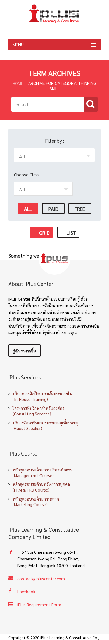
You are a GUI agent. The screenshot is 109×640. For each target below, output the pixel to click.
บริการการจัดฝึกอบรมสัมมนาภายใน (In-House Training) (42, 396)
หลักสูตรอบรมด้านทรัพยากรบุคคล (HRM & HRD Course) (41, 487)
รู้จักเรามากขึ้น (24, 350)
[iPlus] (54, 14)
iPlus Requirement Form (39, 604)
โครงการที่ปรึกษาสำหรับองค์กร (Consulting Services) (38, 410)
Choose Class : (28, 174)
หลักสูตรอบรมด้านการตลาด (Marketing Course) (36, 501)
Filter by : (54, 141)
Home (18, 83)
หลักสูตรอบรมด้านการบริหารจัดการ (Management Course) (42, 472)
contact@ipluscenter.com (41, 578)
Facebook (26, 591)
